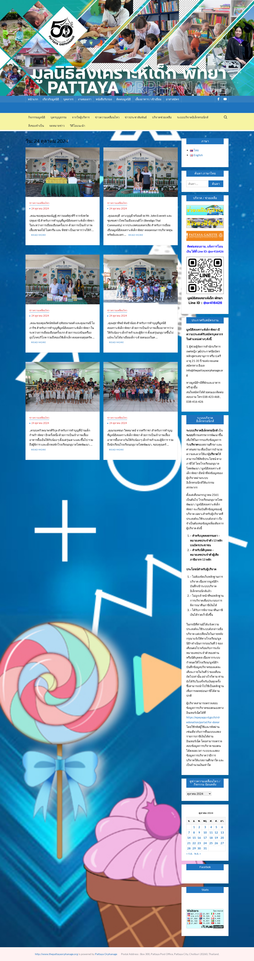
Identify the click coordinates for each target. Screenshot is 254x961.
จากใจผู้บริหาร (81, 117)
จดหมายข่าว (57, 125)
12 (216, 832)
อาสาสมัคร (172, 99)
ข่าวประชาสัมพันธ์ (136, 117)
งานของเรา (84, 99)
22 (194, 843)
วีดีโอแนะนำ (77, 125)
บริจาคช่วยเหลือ (162, 117)
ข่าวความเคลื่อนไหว (107, 117)
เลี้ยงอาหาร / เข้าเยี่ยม (148, 99)
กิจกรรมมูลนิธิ (36, 117)
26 (216, 843)
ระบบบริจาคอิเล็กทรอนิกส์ (192, 117)
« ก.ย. (189, 853)
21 (189, 843)
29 (194, 848)
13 (222, 832)
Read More (38, 234)
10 (205, 832)
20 (222, 837)
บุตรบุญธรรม (59, 117)
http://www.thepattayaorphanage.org (56, 954)
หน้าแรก (33, 99)
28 (189, 848)
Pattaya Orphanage (106, 954)
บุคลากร (68, 99)
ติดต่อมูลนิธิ (123, 99)
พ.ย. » (197, 853)
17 (205, 837)
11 (211, 832)
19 (216, 837)
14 (189, 837)
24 (205, 843)
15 (194, 837)
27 (222, 843)
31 (205, 848)
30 (199, 848)
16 (199, 837)
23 (199, 843)
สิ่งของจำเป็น (36, 125)
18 (211, 837)
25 (211, 843)
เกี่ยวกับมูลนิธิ (51, 99)
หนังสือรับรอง (104, 99)
